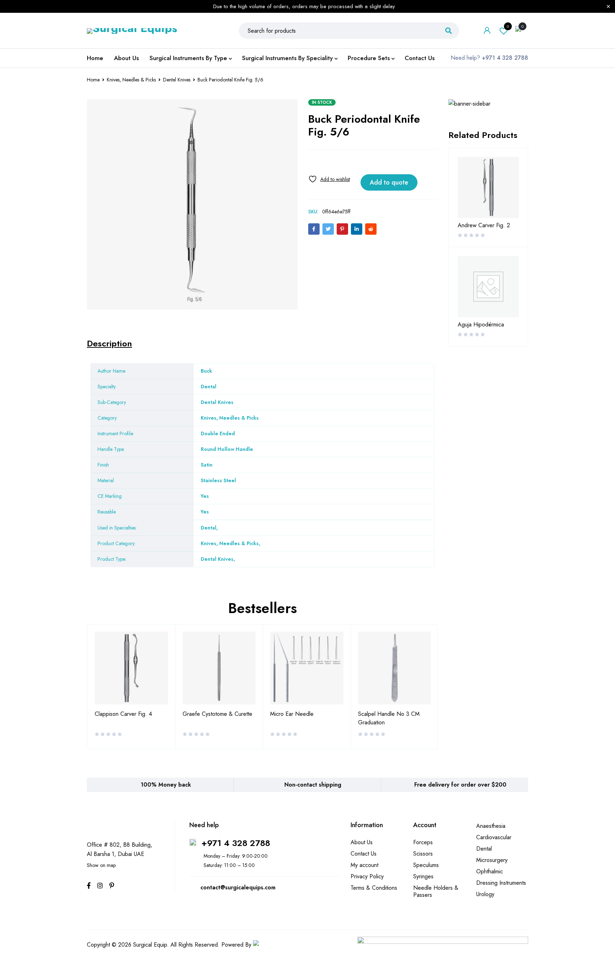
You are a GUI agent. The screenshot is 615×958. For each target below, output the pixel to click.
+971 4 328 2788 (235, 843)
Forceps (423, 842)
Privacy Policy (367, 876)
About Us (362, 842)
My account (364, 865)
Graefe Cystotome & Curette (217, 714)
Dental (208, 527)
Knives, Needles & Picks (131, 79)
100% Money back (166, 785)
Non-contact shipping (312, 785)
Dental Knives (176, 79)
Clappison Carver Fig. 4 (123, 714)
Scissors (423, 854)
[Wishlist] (329, 179)
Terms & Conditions (374, 888)
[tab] (109, 343)
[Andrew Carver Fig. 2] (488, 187)
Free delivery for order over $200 (460, 785)
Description (109, 343)
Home (93, 79)
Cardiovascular (493, 837)
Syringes (423, 876)
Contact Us (364, 854)
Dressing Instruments (501, 883)
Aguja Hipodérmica (481, 325)
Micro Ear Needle (292, 714)
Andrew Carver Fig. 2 (484, 225)
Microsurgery (492, 860)
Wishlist (508, 26)
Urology (485, 894)
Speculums (426, 865)
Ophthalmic (489, 871)
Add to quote (389, 182)
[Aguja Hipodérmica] (488, 286)
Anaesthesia (490, 826)
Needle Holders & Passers (435, 891)
